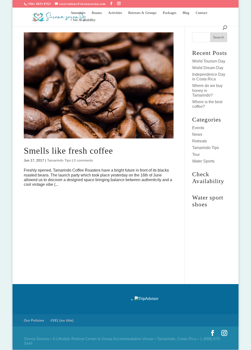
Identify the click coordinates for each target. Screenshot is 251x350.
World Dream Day (207, 68)
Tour (196, 154)
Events (198, 128)
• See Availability (83, 20)
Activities (115, 13)
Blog (186, 13)
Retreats (199, 141)
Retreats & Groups (142, 13)
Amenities (78, 13)
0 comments (83, 160)
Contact (201, 13)
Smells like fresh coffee (68, 151)
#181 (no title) (62, 320)
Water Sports (203, 161)
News (197, 134)
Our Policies (34, 320)
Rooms (97, 13)
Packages (169, 13)
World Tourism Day (208, 61)
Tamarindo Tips (59, 160)
